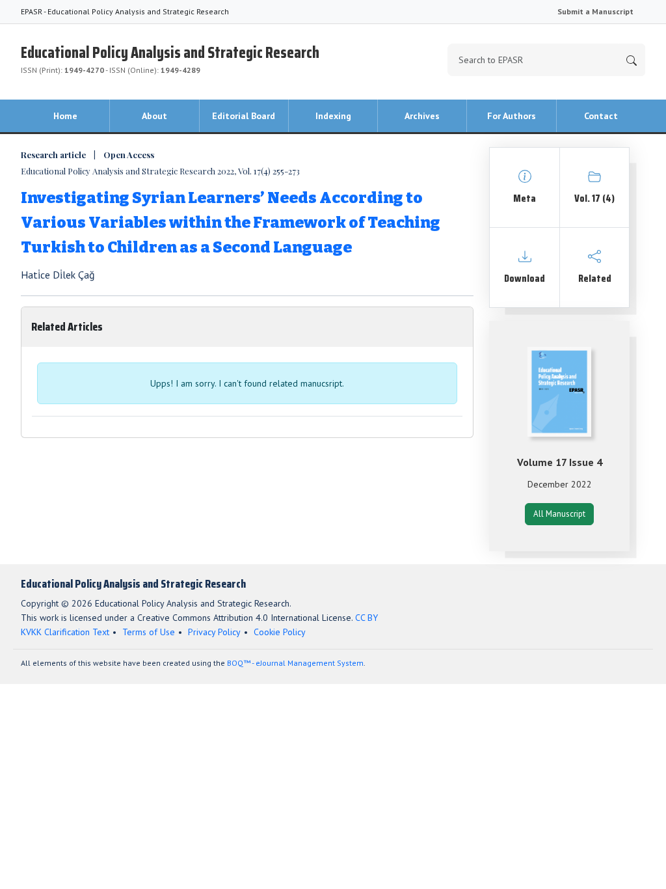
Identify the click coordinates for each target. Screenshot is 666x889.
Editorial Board (243, 116)
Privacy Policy (214, 632)
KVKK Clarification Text (65, 632)
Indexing (333, 116)
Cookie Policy (280, 632)
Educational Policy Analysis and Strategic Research (170, 57)
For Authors (511, 116)
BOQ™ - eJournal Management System (295, 663)
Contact (601, 116)
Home (65, 116)
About (154, 116)
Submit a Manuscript (595, 11)
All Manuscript (559, 513)
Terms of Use (148, 632)
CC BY (366, 617)
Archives (422, 116)
